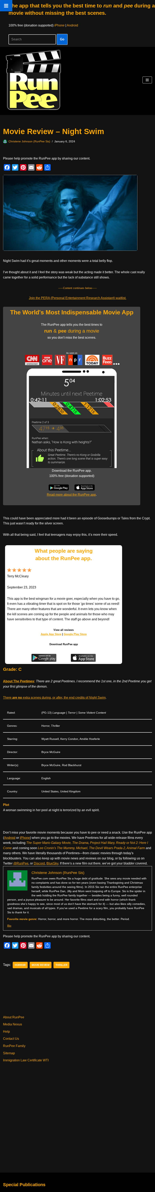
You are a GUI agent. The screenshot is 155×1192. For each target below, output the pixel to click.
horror (20, 965)
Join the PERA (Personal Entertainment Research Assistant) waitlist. (77, 298)
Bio (9, 925)
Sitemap (9, 1053)
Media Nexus (12, 1024)
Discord (39, 863)
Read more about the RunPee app (71, 494)
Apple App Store (51, 634)
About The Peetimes (18, 681)
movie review (40, 965)
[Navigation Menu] (147, 80)
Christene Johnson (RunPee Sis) (29, 141)
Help (6, 1031)
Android (72, 25)
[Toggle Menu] (6, 5)
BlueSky (52, 863)
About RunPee (13, 1017)
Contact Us (11, 1038)
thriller (61, 965)
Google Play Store (75, 634)
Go (62, 39)
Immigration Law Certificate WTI (26, 1060)
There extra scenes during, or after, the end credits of (54, 697)
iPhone (59, 25)
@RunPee (20, 863)
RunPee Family (14, 1046)
